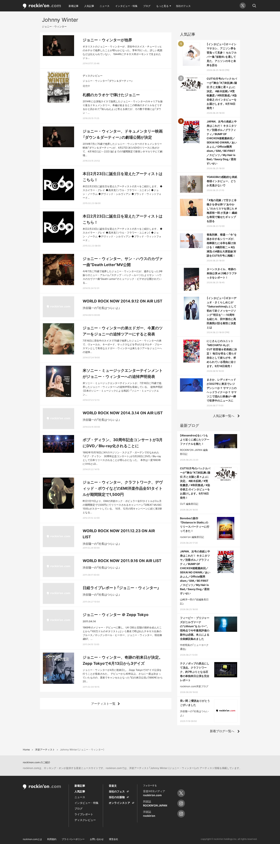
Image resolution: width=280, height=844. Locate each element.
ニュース (105, 5)
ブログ (146, 5)
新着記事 (73, 5)
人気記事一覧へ (223, 416)
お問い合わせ (97, 839)
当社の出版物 (117, 797)
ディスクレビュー (85, 820)
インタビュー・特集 (126, 5)
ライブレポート (83, 814)
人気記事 (89, 5)
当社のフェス (183, 5)
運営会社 (113, 839)
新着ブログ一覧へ (222, 731)
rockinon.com (42, 6)
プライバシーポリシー (73, 839)
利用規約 (51, 839)
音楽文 (113, 785)
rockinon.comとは (32, 839)
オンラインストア (119, 802)
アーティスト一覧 (103, 704)
